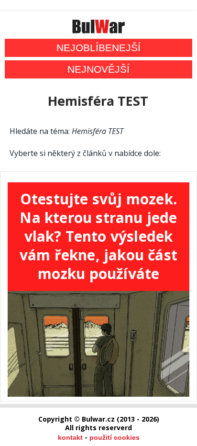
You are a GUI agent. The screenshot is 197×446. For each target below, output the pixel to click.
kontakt (70, 437)
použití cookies (114, 437)
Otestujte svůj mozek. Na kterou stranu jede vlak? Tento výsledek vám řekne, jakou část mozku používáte (98, 236)
